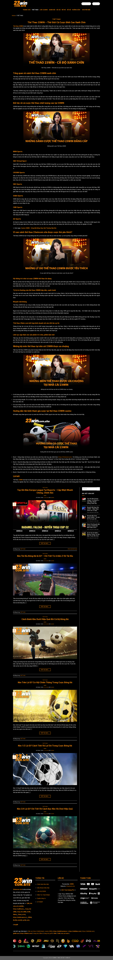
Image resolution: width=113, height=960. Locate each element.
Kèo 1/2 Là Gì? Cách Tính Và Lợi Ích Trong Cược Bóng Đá (45, 745)
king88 (16, 924)
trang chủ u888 (21, 912)
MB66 (30, 917)
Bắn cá (30, 931)
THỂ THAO (35, 10)
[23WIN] (21, 3)
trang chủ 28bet (38, 933)
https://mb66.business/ (60, 931)
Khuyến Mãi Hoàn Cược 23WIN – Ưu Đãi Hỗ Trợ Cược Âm (93, 517)
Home (13, 15)
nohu (28, 920)
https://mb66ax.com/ (74, 931)
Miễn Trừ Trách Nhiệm (43, 895)
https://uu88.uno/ (18, 909)
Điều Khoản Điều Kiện (43, 888)
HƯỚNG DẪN (76, 10)
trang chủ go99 (48, 933)
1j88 (28, 903)
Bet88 (15, 920)
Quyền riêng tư (41, 898)
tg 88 (24, 920)
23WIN (72, 884)
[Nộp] (98, 488)
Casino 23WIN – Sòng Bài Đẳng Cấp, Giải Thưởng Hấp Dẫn (38, 228)
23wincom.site (70, 886)
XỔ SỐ (69, 10)
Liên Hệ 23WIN (41, 891)
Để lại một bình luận (72, 549)
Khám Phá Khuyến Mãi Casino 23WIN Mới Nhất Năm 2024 (93, 525)
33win (20, 914)
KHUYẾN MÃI (86, 10)
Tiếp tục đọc (45, 543)
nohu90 (19, 920)
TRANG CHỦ (27, 10)
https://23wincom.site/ (65, 457)
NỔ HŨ (64, 10)
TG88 (58, 933)
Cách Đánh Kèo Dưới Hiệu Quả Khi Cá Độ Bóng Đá (45, 619)
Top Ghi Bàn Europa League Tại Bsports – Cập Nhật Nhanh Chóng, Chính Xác (93, 501)
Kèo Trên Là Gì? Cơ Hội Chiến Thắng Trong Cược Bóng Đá (45, 682)
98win (15, 914)
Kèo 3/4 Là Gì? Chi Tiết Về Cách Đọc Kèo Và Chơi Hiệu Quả (45, 809)
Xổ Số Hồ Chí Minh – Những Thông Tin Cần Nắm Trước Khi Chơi (93, 534)
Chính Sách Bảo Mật (43, 884)
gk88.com (16, 933)
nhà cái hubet (65, 933)
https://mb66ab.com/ (88, 931)
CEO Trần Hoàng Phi (67, 890)
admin (52, 497)
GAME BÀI (52, 10)
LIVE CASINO (44, 10)
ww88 (28, 912)
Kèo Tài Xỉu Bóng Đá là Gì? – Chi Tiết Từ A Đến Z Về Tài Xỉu (45, 556)
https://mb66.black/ (38, 931)
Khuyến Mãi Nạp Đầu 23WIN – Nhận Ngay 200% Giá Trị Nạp (93, 509)
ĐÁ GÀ (58, 10)
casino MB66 (49, 931)
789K (54, 933)
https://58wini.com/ (26, 933)
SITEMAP (40, 902)
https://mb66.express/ (20, 917)
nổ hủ (23, 914)
